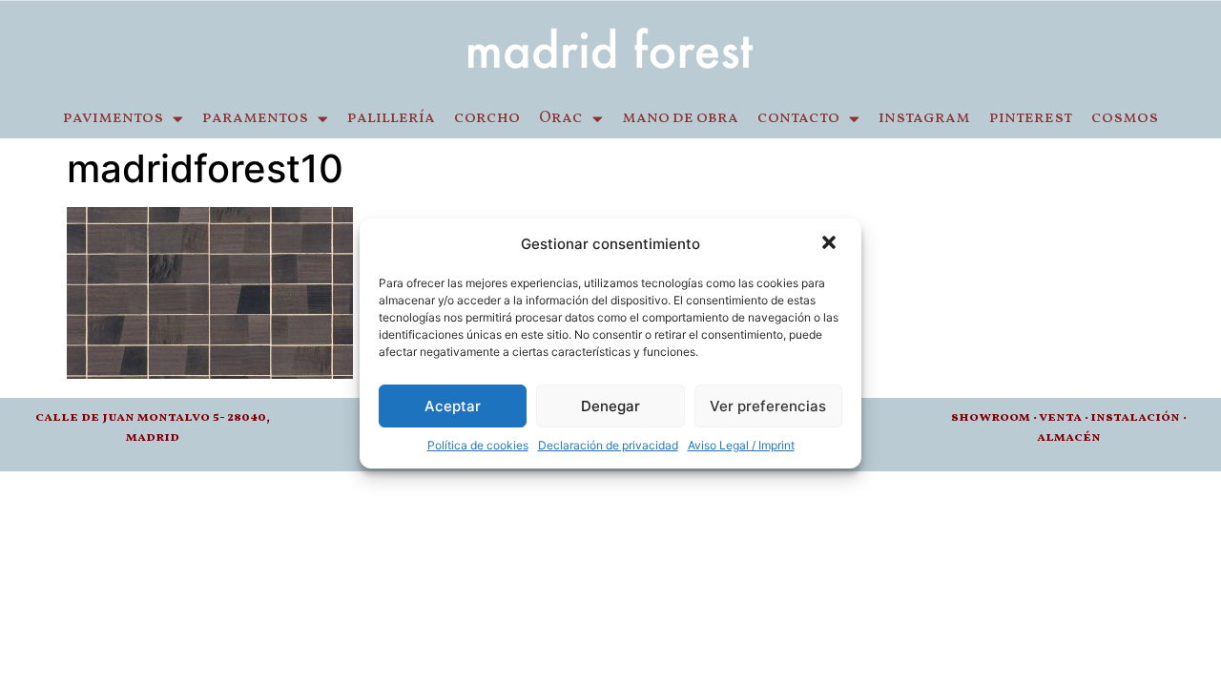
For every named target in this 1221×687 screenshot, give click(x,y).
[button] (830, 244)
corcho (487, 118)
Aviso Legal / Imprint (741, 445)
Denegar (610, 406)
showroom (990, 417)
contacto (798, 118)
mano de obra (680, 118)
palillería (391, 118)
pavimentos (113, 118)
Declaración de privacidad (608, 445)
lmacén (1073, 437)
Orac (561, 118)
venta (1060, 417)
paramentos (255, 118)
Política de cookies (477, 445)
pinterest (1030, 118)
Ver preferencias (768, 406)
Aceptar (452, 406)
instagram (924, 118)
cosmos (1124, 118)
